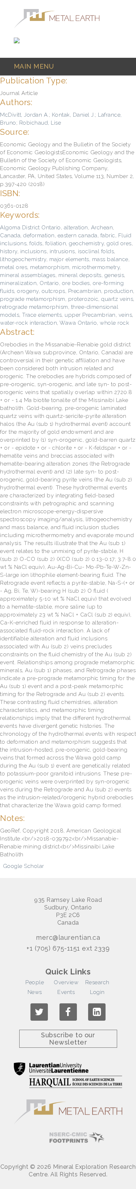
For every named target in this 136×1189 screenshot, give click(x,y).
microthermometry (96, 267)
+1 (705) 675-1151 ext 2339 (68, 948)
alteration (76, 227)
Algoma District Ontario (30, 227)
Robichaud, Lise (40, 123)
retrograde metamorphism (34, 307)
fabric (107, 235)
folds (35, 243)
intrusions (62, 251)
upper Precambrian (90, 315)
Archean (102, 227)
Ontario (49, 283)
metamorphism (49, 267)
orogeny (28, 291)
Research (97, 982)
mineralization (18, 283)
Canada (10, 235)
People (34, 982)
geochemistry (86, 243)
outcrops (53, 291)
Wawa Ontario (78, 323)
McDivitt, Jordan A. (24, 115)
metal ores (13, 267)
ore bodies (76, 283)
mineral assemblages (27, 275)
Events (66, 992)
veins (125, 315)
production (118, 291)
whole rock (114, 323)
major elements (69, 259)
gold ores (119, 243)
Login (97, 992)
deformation (39, 235)
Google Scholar (23, 866)
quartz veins (117, 299)
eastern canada (78, 235)
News (35, 992)
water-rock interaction (28, 323)
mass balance (110, 259)
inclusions (33, 251)
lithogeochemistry (23, 259)
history (8, 251)
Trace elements (42, 315)
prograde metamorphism (32, 299)
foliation (55, 243)
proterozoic (83, 299)
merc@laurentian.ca (68, 937)
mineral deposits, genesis (91, 275)
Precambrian (85, 291)
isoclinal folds (96, 251)
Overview (66, 982)
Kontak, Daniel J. (73, 115)
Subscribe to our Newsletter (68, 1038)
